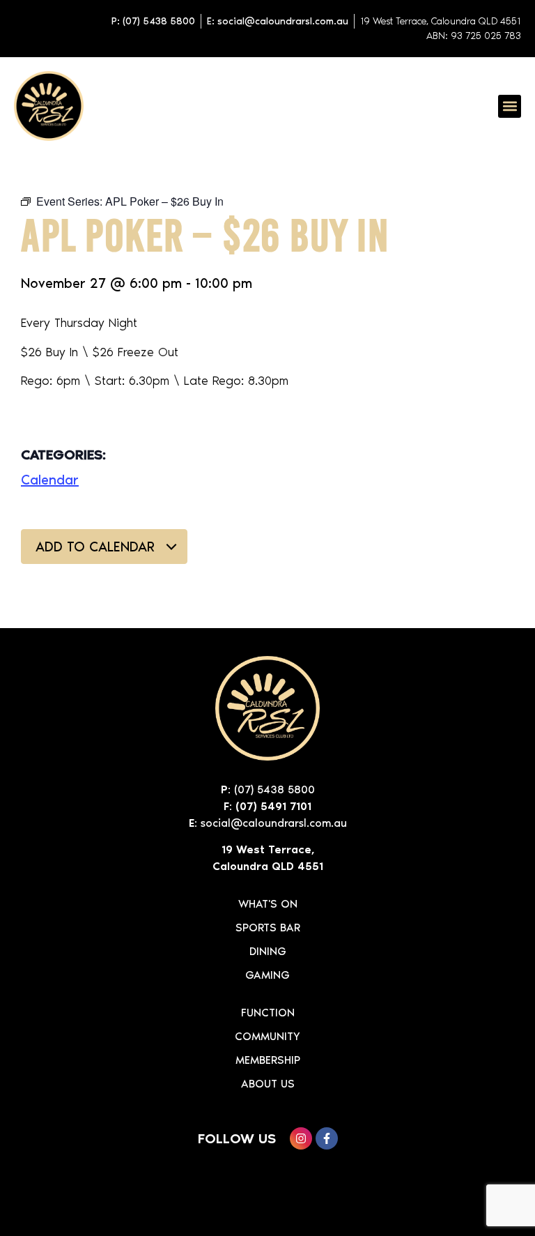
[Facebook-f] (327, 1138)
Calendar (50, 479)
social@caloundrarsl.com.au (274, 823)
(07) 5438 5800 (274, 789)
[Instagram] (301, 1138)
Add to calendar (97, 546)
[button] (509, 106)
